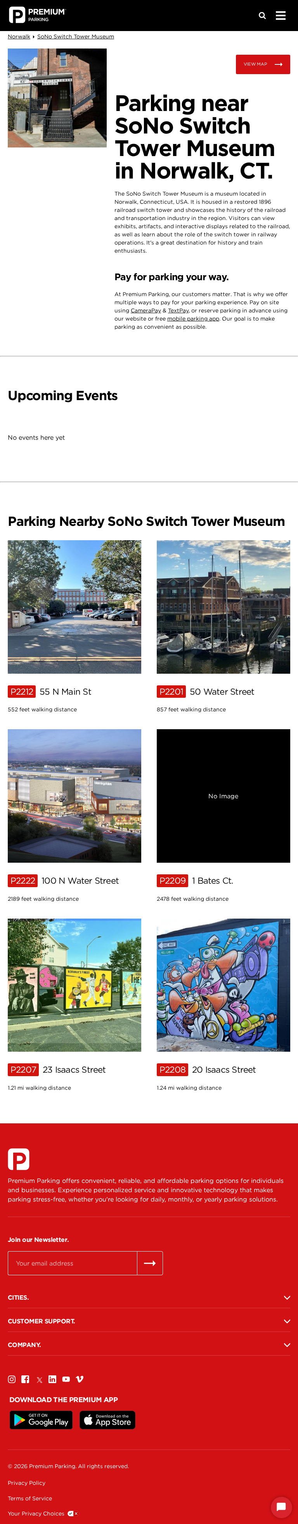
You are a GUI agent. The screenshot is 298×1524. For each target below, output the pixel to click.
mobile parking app (193, 319)
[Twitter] (39, 1379)
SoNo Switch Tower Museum (75, 36)
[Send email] (150, 1263)
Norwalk (19, 36)
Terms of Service (30, 1498)
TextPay (178, 310)
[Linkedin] (52, 1379)
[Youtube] (66, 1379)
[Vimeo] (79, 1379)
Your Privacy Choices (36, 1513)
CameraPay (146, 310)
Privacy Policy (26, 1483)
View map (255, 64)
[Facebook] (25, 1379)
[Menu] (280, 15)
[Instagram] (12, 1379)
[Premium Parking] (18, 1159)
